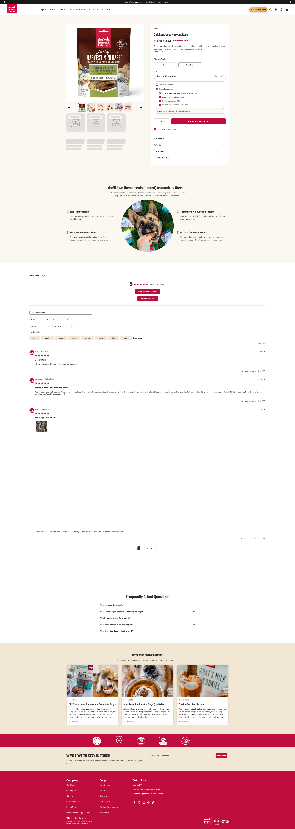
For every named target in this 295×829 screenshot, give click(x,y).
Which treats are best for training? (115, 618)
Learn (61, 10)
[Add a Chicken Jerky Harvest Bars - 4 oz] (156, 121)
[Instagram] (144, 802)
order (74, 338)
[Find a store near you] (275, 9)
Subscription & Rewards (78, 10)
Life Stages (159, 151)
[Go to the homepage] (12, 8)
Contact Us (138, 785)
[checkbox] (61, 319)
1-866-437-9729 (153, 789)
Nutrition (158, 145)
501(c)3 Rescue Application (78, 812)
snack (126, 338)
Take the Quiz (98, 10)
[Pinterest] (139, 802)
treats (101, 338)
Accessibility (105, 812)
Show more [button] (137, 338)
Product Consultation (109, 807)
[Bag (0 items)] (286, 9)
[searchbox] (61, 313)
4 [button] (151, 548)
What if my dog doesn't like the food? (116, 631)
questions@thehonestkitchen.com (148, 794)
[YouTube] (148, 802)
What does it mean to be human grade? (117, 624)
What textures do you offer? (112, 605)
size (34, 338)
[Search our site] (270, 9)
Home (156, 29)
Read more (73, 722)
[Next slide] (290, 2)
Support (104, 780)
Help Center (105, 785)
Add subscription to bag (198, 121)
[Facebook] (134, 802)
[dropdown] (40, 319)
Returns (103, 790)
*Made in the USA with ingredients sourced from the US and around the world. (79, 821)
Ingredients (159, 138)
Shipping (103, 796)
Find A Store (105, 801)
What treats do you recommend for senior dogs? (121, 611)
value (61, 338)
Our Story (70, 785)
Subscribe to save (166, 89)
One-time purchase (166, 85)
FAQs (108, 10)
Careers (69, 796)
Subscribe (221, 755)
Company (72, 780)
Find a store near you (167, 129)
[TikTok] (153, 802)
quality (47, 338)
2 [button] (142, 548)
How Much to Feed (162, 158)
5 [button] (155, 548)
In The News (71, 807)
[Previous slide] (4, 2)
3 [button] (147, 548)
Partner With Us (73, 801)
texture (87, 338)
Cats (51, 10)
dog (113, 338)
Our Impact (71, 790)
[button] (41, 426)
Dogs (42, 10)
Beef (165, 65)
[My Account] (281, 9)
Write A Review (147, 298)
